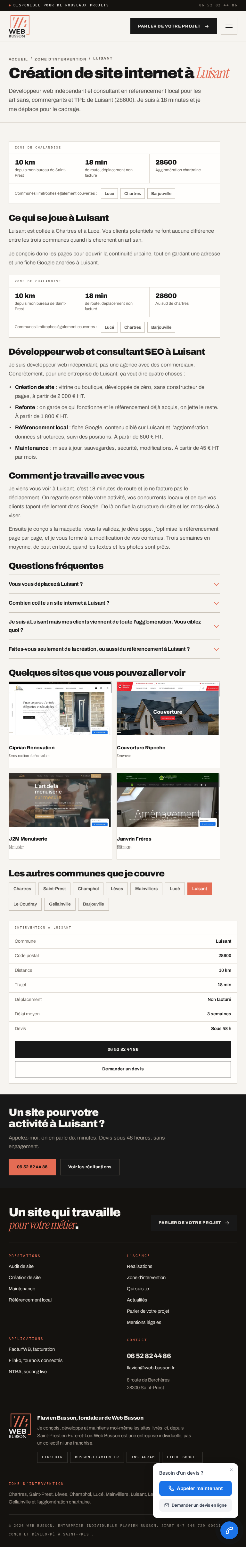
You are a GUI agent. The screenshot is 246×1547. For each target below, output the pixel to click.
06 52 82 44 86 (218, 5)
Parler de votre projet (148, 1311)
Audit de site (21, 1266)
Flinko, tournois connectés (36, 1360)
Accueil (18, 59)
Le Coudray (25, 904)
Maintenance (22, 1288)
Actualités (137, 1299)
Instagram (143, 1457)
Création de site (25, 1277)
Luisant (199, 888)
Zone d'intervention (60, 59)
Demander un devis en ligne (199, 1505)
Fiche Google (182, 1457)
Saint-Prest (54, 888)
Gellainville (60, 904)
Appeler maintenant (200, 1488)
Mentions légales (144, 1322)
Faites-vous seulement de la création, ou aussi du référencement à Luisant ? (99, 649)
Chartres (132, 193)
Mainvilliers (146, 888)
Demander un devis (123, 1069)
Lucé (109, 193)
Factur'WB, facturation (32, 1349)
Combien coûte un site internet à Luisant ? (59, 603)
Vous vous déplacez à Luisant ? (46, 584)
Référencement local (30, 1299)
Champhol (88, 888)
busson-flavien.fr (97, 1457)
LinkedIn (52, 1457)
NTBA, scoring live (28, 1371)
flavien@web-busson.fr (151, 1367)
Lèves (117, 888)
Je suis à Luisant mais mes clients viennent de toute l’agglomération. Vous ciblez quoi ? (105, 626)
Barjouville (161, 193)
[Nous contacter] (229, 1530)
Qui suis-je (138, 1288)
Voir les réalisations (90, 1166)
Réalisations (139, 1266)
